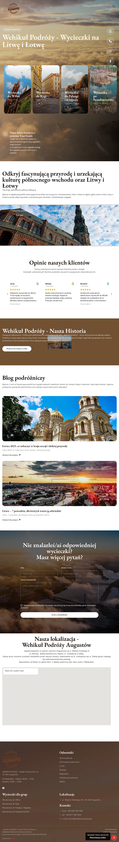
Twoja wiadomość (29, 580)
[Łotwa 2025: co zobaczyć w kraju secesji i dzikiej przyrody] (59, 418)
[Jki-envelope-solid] (110, 51)
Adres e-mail (67, 568)
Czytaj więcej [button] (46, 304)
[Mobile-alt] (110, 31)
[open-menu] (114, 6)
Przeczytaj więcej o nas (16, 349)
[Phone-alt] (110, 41)
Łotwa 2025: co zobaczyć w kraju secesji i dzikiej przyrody (34, 446)
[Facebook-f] (110, 61)
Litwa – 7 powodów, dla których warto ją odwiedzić (31, 511)
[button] (111, 294)
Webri (13, 838)
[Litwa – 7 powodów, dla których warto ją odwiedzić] (59, 483)
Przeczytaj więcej (10, 455)
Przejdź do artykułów (20, 243)
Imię (23, 568)
